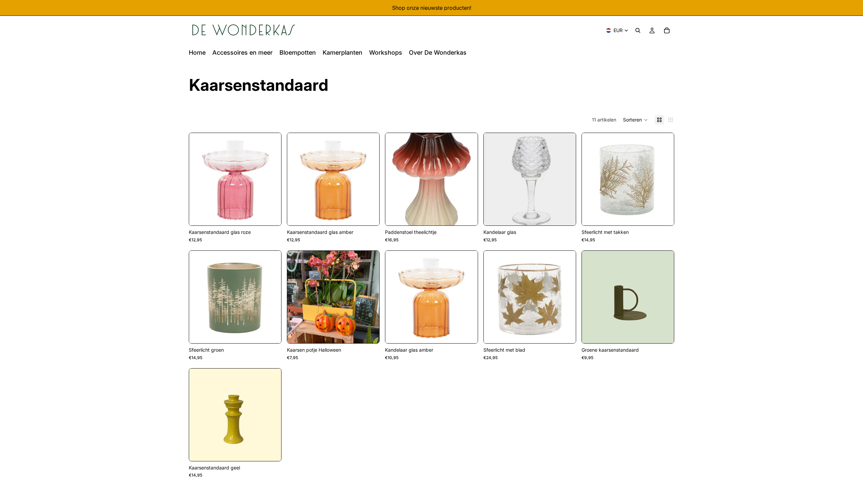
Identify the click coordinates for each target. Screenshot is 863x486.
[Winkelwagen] (666, 30)
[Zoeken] (637, 30)
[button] (635, 119)
